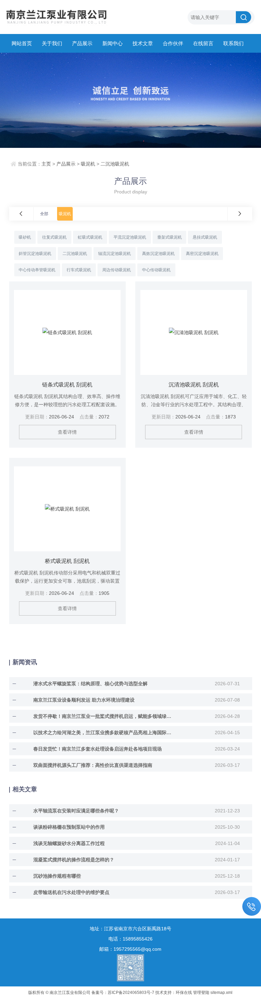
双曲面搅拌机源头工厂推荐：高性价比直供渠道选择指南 (92, 765)
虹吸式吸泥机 (90, 237)
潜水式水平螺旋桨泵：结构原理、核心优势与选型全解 (90, 683)
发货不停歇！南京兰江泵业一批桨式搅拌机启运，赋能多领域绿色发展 (103, 716)
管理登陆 (201, 992)
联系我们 (233, 43)
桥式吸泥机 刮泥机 (67, 561)
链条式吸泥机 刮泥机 (67, 384)
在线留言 (203, 43)
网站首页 (22, 43)
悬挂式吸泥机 (205, 237)
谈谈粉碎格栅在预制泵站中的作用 (69, 827)
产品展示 (82, 43)
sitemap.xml (221, 992)
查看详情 (67, 432)
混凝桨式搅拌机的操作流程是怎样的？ (73, 859)
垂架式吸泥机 (169, 237)
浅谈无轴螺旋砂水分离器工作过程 (69, 843)
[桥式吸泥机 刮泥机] (67, 508)
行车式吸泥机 (79, 270)
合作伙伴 (173, 43)
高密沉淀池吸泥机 (202, 253)
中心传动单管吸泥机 (37, 270)
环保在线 (184, 992)
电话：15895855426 (130, 939)
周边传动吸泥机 (116, 270)
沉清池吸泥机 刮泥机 (194, 384)
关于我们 (52, 43)
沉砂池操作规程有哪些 (57, 876)
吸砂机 (25, 237)
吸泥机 (88, 164)
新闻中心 (112, 43)
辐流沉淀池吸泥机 (114, 253)
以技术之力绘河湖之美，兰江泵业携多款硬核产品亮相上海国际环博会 (103, 732)
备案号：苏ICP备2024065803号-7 (122, 992)
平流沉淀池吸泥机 (130, 237)
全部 (44, 213)
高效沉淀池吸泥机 (158, 253)
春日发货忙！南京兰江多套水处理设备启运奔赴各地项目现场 (97, 749)
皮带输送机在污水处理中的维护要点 (71, 892)
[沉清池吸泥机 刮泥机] (193, 332)
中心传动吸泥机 (156, 270)
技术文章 (143, 43)
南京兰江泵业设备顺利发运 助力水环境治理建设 (84, 700)
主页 (46, 164)
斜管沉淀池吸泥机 (35, 253)
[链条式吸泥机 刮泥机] (67, 332)
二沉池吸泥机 (115, 164)
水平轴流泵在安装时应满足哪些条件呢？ (76, 810)
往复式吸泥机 (54, 237)
